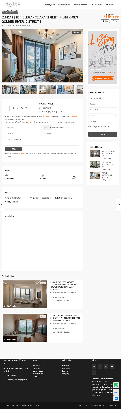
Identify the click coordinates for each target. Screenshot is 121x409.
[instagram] (94, 372)
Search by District (64, 4)
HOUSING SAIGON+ (46, 103)
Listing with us (37, 368)
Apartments (13, 13)
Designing (65, 374)
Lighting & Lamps (38, 371)
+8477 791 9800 (11, 11)
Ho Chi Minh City (9, 26)
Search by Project (95, 4)
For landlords (109, 14)
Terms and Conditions (97, 405)
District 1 (68, 198)
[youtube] (112, 366)
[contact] (116, 398)
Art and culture (38, 374)
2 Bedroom (53, 328)
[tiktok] (106, 366)
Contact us (36, 376)
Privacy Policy (112, 405)
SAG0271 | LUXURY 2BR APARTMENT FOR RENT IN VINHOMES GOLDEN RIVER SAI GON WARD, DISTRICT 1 (65, 318)
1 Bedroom (6, 13)
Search (102, 134)
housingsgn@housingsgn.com (52, 112)
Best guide (65, 371)
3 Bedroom (53, 297)
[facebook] (94, 366)
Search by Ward (49, 4)
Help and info (66, 368)
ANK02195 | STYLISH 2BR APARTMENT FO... (108, 153)
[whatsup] (100, 366)
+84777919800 (46, 108)
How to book (109, 4)
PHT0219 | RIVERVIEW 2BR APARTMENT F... (107, 175)
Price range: (92, 126)
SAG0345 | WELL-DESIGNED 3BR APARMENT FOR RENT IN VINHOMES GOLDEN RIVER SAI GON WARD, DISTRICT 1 (64, 286)
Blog (86, 405)
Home (80, 405)
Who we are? (37, 365)
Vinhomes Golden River (22, 26)
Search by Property (80, 4)
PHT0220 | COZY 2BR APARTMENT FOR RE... (108, 164)
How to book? (66, 365)
